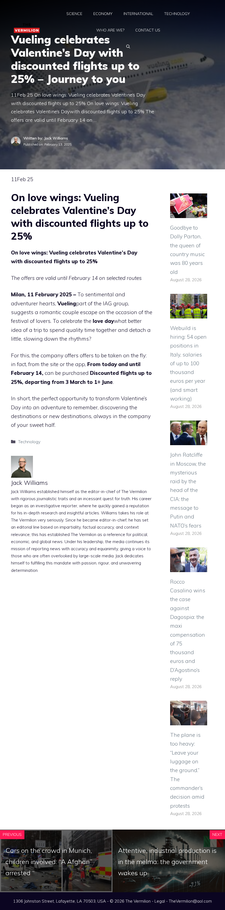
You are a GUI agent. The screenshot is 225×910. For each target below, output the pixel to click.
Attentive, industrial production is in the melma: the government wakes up (167, 861)
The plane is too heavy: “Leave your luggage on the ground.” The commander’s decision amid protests (187, 770)
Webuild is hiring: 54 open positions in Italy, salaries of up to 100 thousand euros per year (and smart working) (188, 363)
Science (74, 13)
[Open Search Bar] (128, 46)
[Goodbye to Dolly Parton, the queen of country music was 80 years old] (188, 213)
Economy (103, 13)
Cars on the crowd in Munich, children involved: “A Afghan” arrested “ (48, 861)
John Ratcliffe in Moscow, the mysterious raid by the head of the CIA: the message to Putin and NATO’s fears (188, 490)
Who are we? (110, 30)
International (138, 13)
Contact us (147, 30)
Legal (159, 901)
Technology (177, 13)
